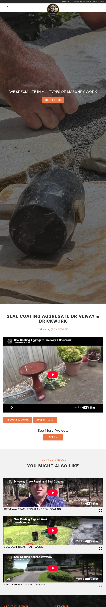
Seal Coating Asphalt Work (23, 546)
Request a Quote (18, 419)
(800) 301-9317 (59, 329)
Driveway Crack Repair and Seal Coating (32, 509)
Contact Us (53, 100)
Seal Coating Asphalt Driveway (26, 584)
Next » (53, 437)
